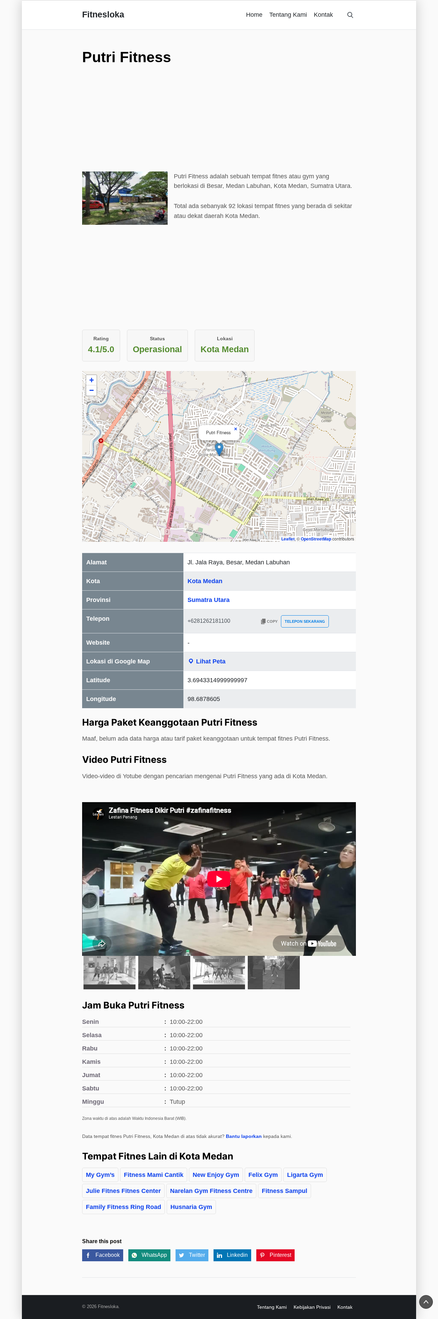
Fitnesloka (103, 14)
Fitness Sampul (284, 1190)
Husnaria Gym (191, 1207)
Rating (101, 338)
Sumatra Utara (209, 599)
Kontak (323, 14)
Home (254, 14)
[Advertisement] (219, 123)
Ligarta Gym (305, 1174)
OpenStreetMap (316, 539)
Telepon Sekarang (305, 621)
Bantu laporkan (244, 1136)
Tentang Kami (288, 14)
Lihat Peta (210, 661)
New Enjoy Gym (216, 1174)
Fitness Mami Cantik (153, 1174)
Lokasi (225, 338)
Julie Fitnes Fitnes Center (123, 1190)
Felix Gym (263, 1174)
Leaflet (288, 539)
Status (157, 338)
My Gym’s (100, 1174)
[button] (219, 449)
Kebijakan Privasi (312, 1307)
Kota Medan (205, 581)
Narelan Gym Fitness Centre (211, 1190)
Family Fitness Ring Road (123, 1207)
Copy (272, 621)
